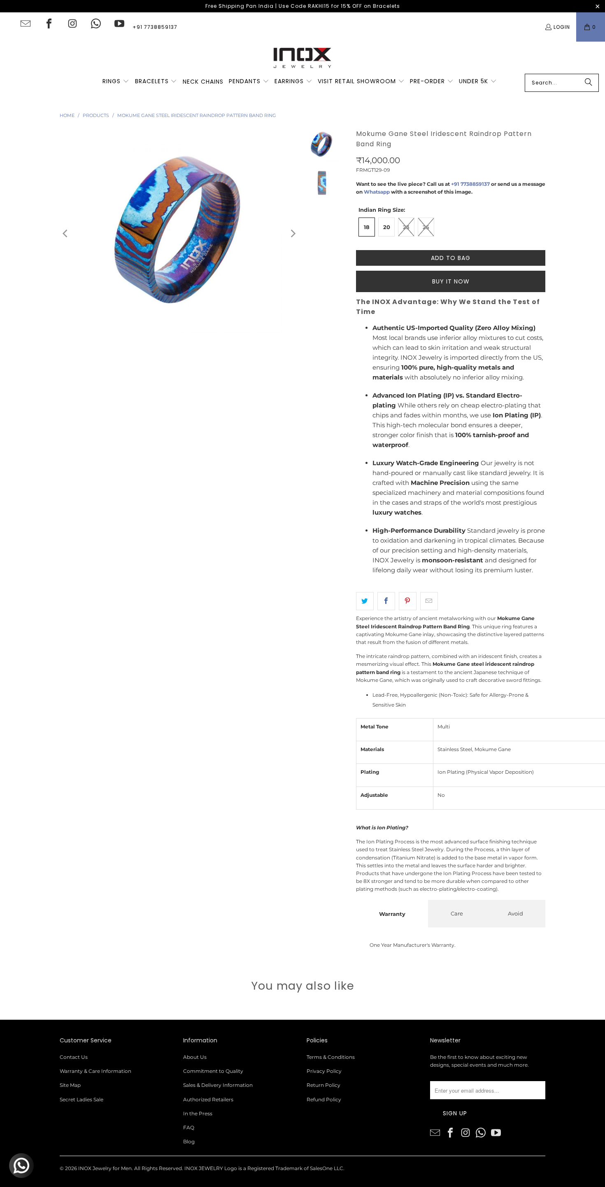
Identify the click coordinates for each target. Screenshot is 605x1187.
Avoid (515, 913)
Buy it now (451, 281)
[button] (115, 81)
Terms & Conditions (331, 1057)
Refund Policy (324, 1099)
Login (562, 26)
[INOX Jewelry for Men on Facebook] (49, 23)
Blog (189, 1141)
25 (426, 227)
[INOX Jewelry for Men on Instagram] (72, 23)
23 (406, 227)
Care (457, 913)
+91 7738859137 (155, 26)
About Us (195, 1057)
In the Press (197, 1113)
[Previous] (65, 233)
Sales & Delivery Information (218, 1085)
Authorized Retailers (208, 1099)
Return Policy (323, 1085)
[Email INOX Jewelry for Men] (25, 23)
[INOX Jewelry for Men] (302, 58)
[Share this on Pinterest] (408, 601)
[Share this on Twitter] (365, 601)
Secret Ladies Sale (81, 1099)
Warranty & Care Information (95, 1071)
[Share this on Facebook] (386, 601)
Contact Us (74, 1057)
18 (367, 227)
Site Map (70, 1085)
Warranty (392, 914)
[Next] (292, 233)
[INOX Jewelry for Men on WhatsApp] (96, 23)
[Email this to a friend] (429, 601)
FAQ (188, 1127)
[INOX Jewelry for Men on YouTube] (119, 23)
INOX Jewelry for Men (105, 1168)
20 (386, 227)
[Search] (588, 83)
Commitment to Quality (213, 1071)
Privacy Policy (324, 1071)
